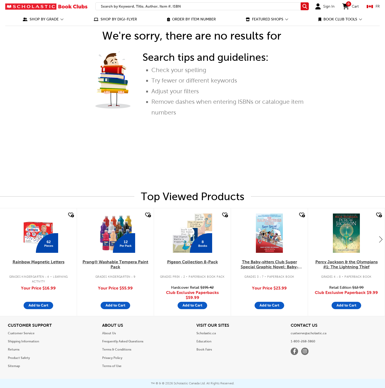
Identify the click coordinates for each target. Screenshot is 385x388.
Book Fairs (204, 349)
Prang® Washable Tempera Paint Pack (115, 264)
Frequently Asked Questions (122, 341)
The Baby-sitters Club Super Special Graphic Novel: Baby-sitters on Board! (269, 265)
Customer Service (21, 333)
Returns (13, 349)
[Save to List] (70, 215)
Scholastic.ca (206, 333)
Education (203, 341)
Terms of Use (112, 366)
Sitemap (14, 366)
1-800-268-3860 (303, 341)
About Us (109, 333)
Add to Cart (38, 305)
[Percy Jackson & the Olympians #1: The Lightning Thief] (346, 233)
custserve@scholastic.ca (308, 333)
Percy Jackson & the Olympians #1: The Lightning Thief (346, 264)
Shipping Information (23, 341)
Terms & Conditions (116, 349)
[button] (43, 19)
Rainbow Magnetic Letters (38, 262)
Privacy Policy (112, 358)
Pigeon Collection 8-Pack (192, 262)
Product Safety (19, 358)
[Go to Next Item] (380, 239)
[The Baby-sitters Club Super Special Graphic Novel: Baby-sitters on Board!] (269, 233)
